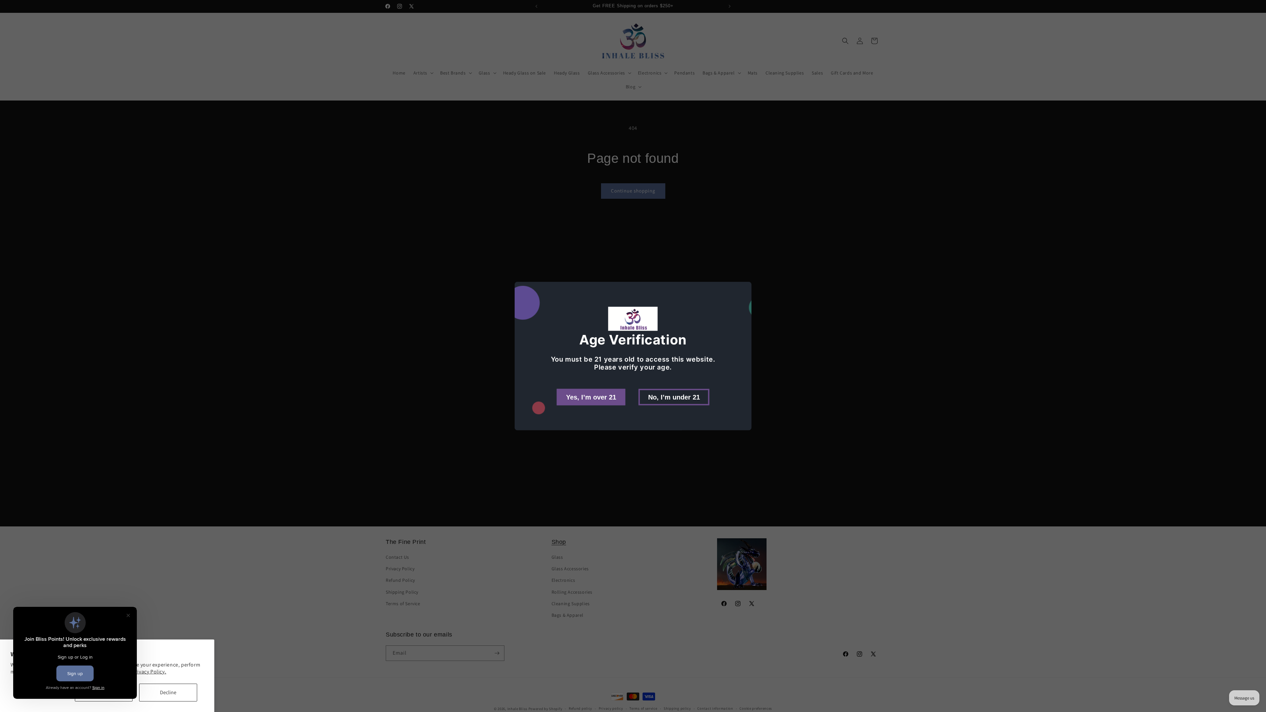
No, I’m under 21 (674, 396)
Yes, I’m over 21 (591, 396)
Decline (168, 692)
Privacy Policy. (149, 671)
